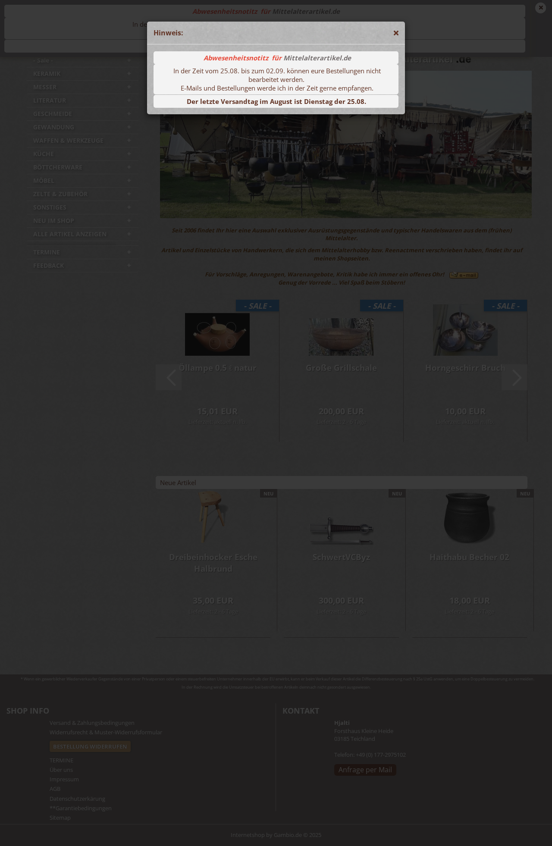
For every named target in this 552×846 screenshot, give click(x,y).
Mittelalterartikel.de (317, 57)
